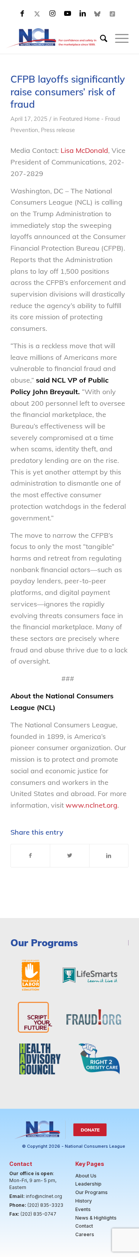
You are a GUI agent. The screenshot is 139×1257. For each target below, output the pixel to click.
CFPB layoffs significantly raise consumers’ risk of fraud (67, 91)
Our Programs (91, 1192)
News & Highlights (96, 1218)
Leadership (88, 1184)
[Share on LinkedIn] (109, 855)
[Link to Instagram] (52, 13)
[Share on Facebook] (30, 855)
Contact (84, 1226)
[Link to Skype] (97, 13)
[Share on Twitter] (69, 855)
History (83, 1201)
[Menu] (118, 38)
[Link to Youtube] (67, 13)
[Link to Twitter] (37, 13)
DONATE (90, 1130)
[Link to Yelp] (113, 13)
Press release (58, 130)
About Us (86, 1176)
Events (83, 1209)
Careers (84, 1234)
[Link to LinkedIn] (82, 13)
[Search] (99, 38)
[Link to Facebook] (22, 13)
